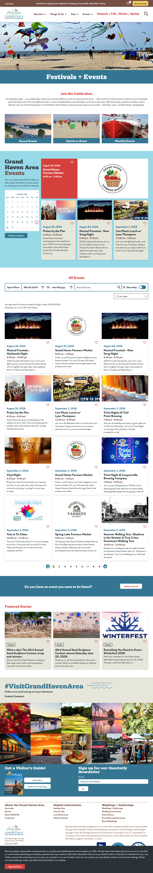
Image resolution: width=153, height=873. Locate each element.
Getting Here (59, 808)
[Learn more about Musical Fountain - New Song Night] (94, 210)
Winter (123, 13)
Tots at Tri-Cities (17, 534)
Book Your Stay (140, 3)
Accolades (9, 808)
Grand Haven (41, 3)
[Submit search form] (119, 287)
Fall (113, 13)
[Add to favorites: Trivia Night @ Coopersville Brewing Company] (144, 467)
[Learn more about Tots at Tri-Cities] (28, 510)
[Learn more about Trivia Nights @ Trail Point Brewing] (125, 388)
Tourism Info (59, 811)
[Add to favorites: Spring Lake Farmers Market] (96, 526)
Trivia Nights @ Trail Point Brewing (116, 414)
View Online (42, 780)
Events (86, 14)
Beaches (38, 14)
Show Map (131, 287)
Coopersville (83, 3)
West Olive (94, 3)
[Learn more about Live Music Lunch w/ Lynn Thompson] (131, 210)
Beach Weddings (109, 820)
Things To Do (57, 14)
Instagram (19, 695)
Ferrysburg (72, 3)
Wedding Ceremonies (111, 811)
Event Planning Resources (113, 817)
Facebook (9, 695)
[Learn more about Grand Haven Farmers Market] (112, 178)
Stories (8, 811)
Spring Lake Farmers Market (73, 534)
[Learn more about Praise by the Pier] (58, 210)
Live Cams (9, 3)
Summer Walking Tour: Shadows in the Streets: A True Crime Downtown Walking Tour (124, 537)
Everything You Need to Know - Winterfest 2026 (123, 651)
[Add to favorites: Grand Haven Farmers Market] (72, 162)
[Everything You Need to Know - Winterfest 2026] (125, 625)
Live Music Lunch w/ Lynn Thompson (128, 232)
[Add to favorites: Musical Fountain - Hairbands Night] (47, 342)
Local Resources (60, 814)
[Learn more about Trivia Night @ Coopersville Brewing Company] (125, 450)
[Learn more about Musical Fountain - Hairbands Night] (28, 326)
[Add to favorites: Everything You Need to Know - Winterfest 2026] (144, 641)
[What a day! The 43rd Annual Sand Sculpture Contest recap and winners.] (28, 625)
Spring (134, 13)
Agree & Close (14, 866)
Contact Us (9, 817)
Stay (73, 14)
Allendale (63, 3)
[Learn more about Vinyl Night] (28, 450)
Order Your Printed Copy (37, 786)
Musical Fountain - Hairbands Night (18, 351)
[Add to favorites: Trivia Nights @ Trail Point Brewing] (144, 404)
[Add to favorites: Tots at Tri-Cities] (47, 526)
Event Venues (108, 814)
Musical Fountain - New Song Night (94, 232)
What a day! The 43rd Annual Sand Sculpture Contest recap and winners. (25, 652)
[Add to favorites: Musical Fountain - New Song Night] (108, 223)
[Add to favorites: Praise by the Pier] (72, 223)
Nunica (103, 3)
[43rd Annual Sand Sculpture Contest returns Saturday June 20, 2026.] (76, 625)
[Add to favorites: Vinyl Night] (47, 467)
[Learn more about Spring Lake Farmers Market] (76, 510)
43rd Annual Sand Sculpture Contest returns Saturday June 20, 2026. (74, 652)
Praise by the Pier (54, 231)
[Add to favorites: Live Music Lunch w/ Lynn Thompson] (144, 223)
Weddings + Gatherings (112, 808)
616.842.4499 (11, 843)
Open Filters (13, 287)
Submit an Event (131, 586)
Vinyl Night (14, 474)
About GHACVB (12, 814)
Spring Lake (53, 3)
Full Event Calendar (16, 235)
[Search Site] (146, 14)
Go (83, 788)
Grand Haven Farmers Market (53, 171)
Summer (102, 13)
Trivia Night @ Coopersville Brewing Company (121, 476)
